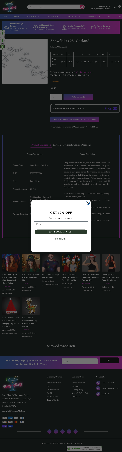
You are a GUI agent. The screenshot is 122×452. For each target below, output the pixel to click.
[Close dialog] (88, 203)
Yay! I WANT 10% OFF (61, 232)
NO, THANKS (61, 239)
